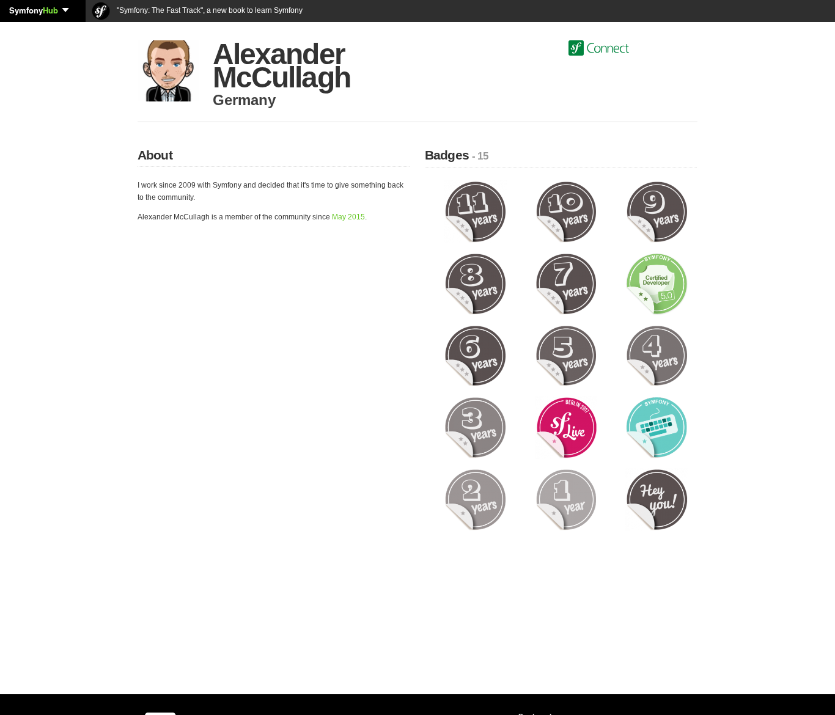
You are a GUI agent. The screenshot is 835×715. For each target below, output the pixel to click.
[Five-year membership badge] (566, 355)
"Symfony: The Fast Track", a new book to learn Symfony (209, 10)
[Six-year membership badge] (475, 355)
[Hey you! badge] (656, 499)
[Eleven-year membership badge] (475, 211)
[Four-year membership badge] (656, 355)
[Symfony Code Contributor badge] (656, 427)
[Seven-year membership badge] (566, 283)
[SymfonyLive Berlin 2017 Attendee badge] (566, 427)
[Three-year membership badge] (475, 427)
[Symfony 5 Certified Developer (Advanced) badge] (656, 283)
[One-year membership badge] (566, 499)
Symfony (33, 10)
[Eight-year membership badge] (475, 283)
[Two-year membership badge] (475, 499)
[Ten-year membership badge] (566, 211)
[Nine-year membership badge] (656, 211)
